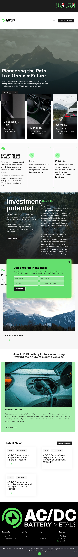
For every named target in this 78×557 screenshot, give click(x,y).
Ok (39, 554)
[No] (74, 551)
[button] (68, 262)
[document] (39, 278)
